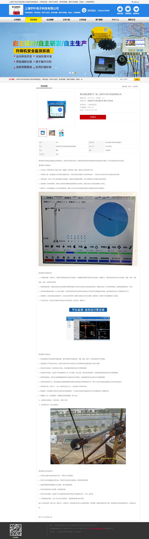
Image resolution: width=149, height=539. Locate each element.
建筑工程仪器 (108, 101)
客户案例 (99, 20)
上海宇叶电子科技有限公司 (97, 528)
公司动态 (82, 20)
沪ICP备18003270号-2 (82, 528)
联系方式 (131, 20)
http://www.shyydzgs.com (45, 517)
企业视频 (49, 20)
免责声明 (65, 532)
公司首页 (17, 20)
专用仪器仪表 (98, 101)
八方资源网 (59, 532)
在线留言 (93, 117)
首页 (129, 86)
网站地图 (78, 532)
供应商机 (33, 20)
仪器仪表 (90, 101)
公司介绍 (66, 20)
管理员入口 (72, 532)
